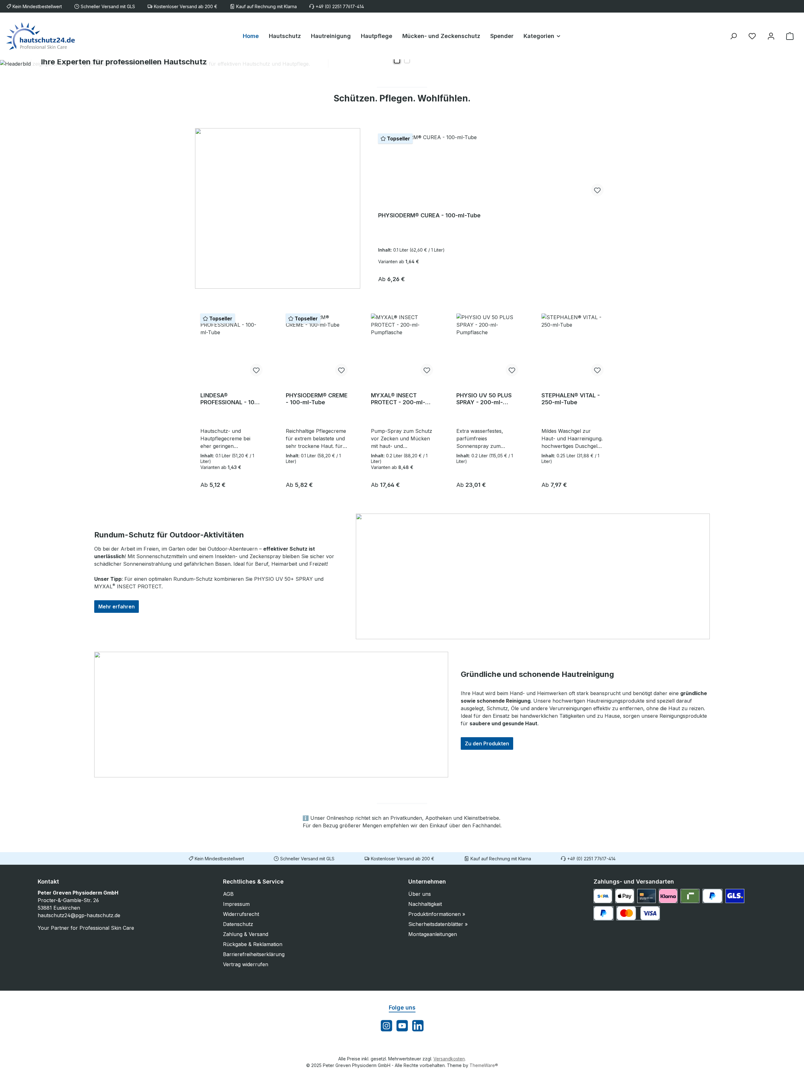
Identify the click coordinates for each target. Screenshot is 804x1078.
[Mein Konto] (771, 36)
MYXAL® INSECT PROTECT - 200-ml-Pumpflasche (398, 399)
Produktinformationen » (436, 914)
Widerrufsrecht (241, 914)
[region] (402, 63)
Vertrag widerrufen (245, 964)
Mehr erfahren (116, 606)
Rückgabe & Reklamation (252, 944)
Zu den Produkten (487, 743)
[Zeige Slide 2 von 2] (407, 60)
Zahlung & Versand (245, 934)
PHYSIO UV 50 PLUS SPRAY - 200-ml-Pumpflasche (484, 399)
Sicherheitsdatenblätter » (438, 924)
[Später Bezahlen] (603, 913)
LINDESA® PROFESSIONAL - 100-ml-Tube (230, 399)
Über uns (419, 894)
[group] (402, 63)
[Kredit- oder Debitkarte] (638, 913)
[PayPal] (712, 896)
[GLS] (735, 896)
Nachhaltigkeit (425, 904)
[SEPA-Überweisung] (603, 896)
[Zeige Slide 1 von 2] (396, 60)
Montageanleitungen (432, 934)
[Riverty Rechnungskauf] (690, 896)
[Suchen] (733, 36)
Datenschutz (238, 924)
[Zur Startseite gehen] (40, 36)
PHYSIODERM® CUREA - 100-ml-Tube (429, 215)
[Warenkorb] (790, 36)
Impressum (236, 904)
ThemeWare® (484, 1065)
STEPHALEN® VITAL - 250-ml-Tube (570, 399)
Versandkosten (449, 1058)
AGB (228, 894)
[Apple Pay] (624, 896)
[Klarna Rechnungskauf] (668, 896)
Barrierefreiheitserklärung (254, 954)
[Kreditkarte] (646, 896)
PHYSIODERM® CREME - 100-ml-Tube (317, 399)
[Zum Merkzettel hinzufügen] (597, 190)
